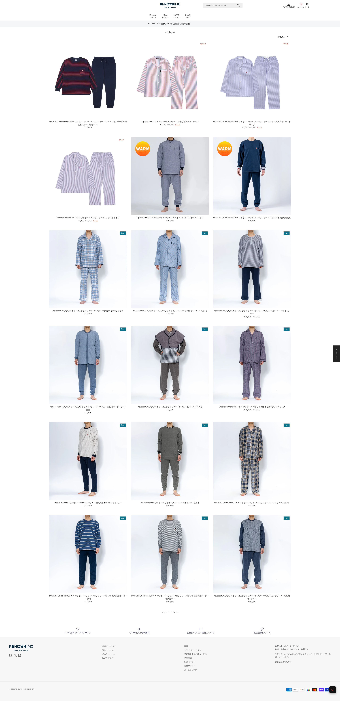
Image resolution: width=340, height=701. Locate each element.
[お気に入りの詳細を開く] (332, 689)
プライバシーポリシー (193, 650)
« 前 (163, 612)
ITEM (165, 16)
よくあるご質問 (190, 670)
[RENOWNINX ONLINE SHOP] (170, 5)
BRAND (152, 16)
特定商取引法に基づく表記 (195, 654)
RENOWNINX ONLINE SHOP (24, 689)
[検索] (238, 5)
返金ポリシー (189, 666)
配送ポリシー (189, 662)
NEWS (176, 16)
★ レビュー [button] (337, 354)
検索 (186, 646)
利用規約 (188, 658)
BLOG (188, 16)
